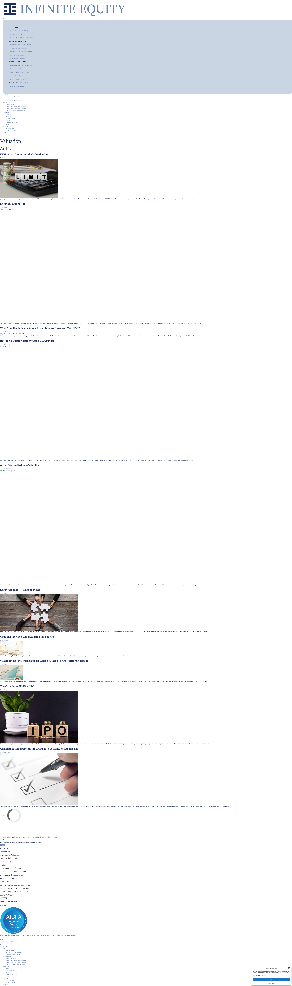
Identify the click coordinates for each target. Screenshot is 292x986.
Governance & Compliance (13, 101)
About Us (5, 126)
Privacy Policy (4, 942)
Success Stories (10, 118)
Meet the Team (10, 128)
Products (5, 95)
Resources (6, 112)
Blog (7, 124)
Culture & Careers (11, 130)
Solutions (5, 19)
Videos (8, 120)
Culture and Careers (11, 982)
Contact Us (6, 132)
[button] (289, 968)
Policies (269, 983)
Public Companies (11, 105)
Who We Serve (7, 103)
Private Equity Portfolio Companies (16, 108)
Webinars (8, 116)
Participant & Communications (14, 99)
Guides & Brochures (11, 122)
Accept (271, 979)
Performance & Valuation (13, 97)
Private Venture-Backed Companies (16, 107)
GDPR (11, 942)
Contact (5, 984)
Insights (8, 114)
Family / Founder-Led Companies (15, 110)
